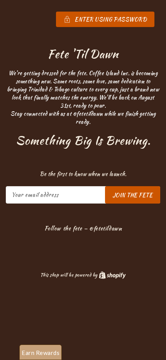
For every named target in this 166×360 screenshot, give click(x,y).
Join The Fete (133, 195)
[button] (83, 19)
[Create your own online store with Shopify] (112, 274)
